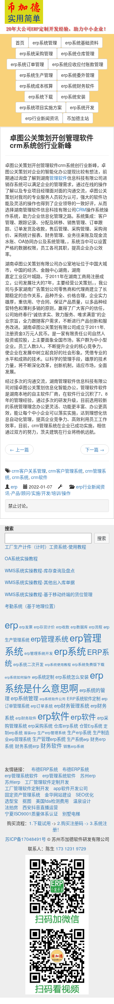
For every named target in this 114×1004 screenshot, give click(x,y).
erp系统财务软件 (77, 86)
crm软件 (39, 477)
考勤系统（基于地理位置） (31, 606)
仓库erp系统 (66, 725)
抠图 (26, 801)
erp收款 (62, 626)
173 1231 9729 (71, 848)
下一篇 (94, 449)
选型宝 (11, 801)
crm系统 (20, 477)
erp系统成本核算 (36, 86)
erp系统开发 (82, 107)
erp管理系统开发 (38, 653)
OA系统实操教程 (21, 558)
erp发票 (26, 626)
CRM (81, 209)
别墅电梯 (71, 813)
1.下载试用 (40, 823)
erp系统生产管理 (36, 75)
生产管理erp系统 (49, 738)
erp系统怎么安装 (72, 677)
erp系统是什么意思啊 (54, 681)
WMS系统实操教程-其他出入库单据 (40, 582)
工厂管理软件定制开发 (47, 782)
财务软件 (51, 745)
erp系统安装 (73, 96)
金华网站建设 (58, 794)
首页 (20, 42)
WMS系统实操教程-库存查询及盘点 (40, 570)
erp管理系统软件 (21, 775)
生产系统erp (78, 739)
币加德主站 (78, 118)
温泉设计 (82, 801)
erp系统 (70, 650)
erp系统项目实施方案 (41, 107)
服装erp (30, 732)
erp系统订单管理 (27, 64)
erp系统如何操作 (18, 677)
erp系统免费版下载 (88, 664)
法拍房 (11, 807)
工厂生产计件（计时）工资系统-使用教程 (45, 546)
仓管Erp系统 (90, 726)
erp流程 (95, 626)
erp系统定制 (43, 677)
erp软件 (53, 715)
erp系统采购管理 (36, 53)
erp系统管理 (45, 42)
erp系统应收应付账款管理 (77, 64)
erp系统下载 (40, 96)
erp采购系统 (40, 725)
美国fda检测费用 (52, 801)
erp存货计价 (44, 626)
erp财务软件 (26, 718)
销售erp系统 (73, 746)
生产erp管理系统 (51, 732)
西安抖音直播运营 (40, 807)
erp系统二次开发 (28, 664)
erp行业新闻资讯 (42, 118)
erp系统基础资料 (81, 42)
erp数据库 (79, 626)
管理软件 (58, 178)
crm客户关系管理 (29, 471)
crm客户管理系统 (65, 471)
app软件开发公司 (71, 788)
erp (14, 486)
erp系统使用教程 (58, 664)
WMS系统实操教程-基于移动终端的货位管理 (48, 594)
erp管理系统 (49, 638)
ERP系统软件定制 (83, 698)
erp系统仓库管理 (77, 53)
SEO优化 (85, 794)
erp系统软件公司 (53, 698)
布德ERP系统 (44, 769)
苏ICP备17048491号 (25, 839)
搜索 (9, 528)
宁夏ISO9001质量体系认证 (31, 813)
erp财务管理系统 (71, 705)
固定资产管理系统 (22, 794)
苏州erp (88, 775)
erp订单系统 (42, 706)
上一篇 (19, 449)
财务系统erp (27, 746)
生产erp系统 (79, 732)
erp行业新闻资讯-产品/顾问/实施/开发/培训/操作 (55, 489)
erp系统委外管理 (77, 75)
